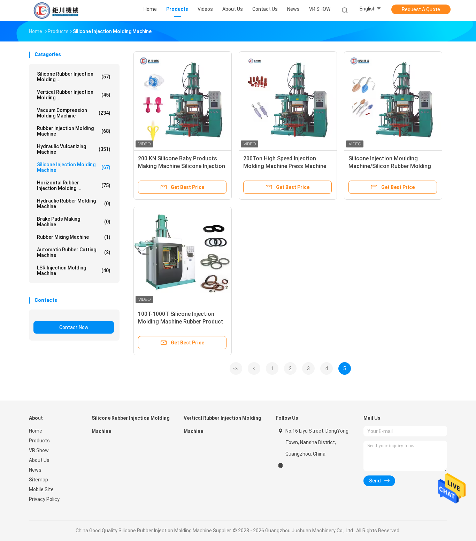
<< (236, 368)
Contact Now (74, 327)
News (35, 470)
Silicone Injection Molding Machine (73, 167)
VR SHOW (319, 9)
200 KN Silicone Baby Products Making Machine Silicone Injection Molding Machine (181, 166)
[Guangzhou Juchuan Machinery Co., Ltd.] (56, 10)
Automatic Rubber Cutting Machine (73, 252)
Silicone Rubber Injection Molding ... (73, 76)
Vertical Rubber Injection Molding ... (73, 94)
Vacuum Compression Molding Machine (73, 113)
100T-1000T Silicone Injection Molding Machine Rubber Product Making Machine (180, 322)
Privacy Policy (44, 499)
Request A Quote (421, 9)
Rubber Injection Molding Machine (73, 131)
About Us (39, 460)
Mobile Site (41, 489)
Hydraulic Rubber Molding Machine (73, 203)
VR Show (39, 450)
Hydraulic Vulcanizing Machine (73, 149)
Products (39, 440)
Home (35, 431)
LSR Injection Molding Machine (73, 270)
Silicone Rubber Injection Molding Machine (131, 424)
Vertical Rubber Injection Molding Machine (222, 424)
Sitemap (38, 479)
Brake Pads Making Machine (73, 221)
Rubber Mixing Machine (73, 237)
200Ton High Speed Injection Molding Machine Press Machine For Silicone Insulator (284, 166)
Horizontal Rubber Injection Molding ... (73, 185)
